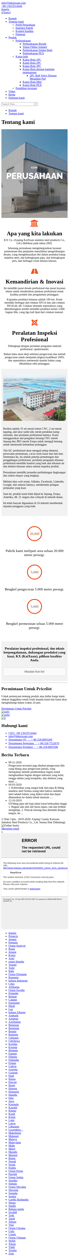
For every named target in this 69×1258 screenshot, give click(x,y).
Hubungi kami (16, 97)
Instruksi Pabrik (24, 27)
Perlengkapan (23, 40)
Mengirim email (10, 828)
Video (11, 91)
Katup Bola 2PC (32, 62)
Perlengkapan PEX (33, 53)
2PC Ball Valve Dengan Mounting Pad (43, 77)
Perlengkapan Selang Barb (37, 50)
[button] (34, 671)
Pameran (20, 34)
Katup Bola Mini (32, 81)
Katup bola (22, 56)
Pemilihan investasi (26, 88)
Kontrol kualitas (24, 31)
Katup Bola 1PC (32, 59)
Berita (11, 94)
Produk (12, 37)
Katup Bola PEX (32, 85)
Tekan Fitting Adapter (35, 46)
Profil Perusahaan (25, 24)
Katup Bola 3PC (32, 66)
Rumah (12, 18)
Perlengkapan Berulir (34, 43)
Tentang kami (16, 21)
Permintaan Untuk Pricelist (16, 708)
